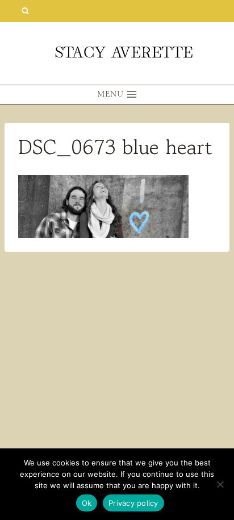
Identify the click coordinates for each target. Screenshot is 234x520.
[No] (219, 484)
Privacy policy (133, 502)
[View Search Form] (25, 11)
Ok (87, 502)
